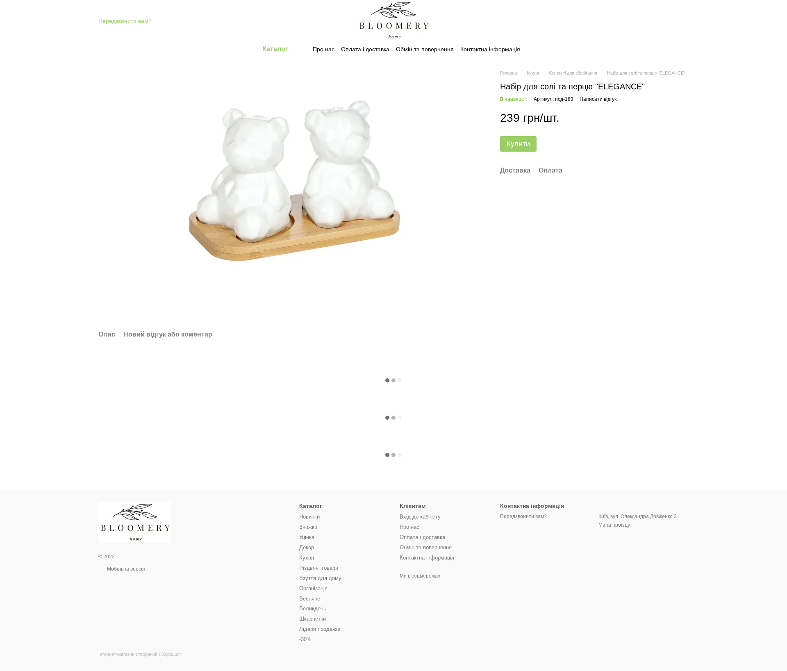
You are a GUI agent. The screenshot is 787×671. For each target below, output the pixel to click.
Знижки (308, 527)
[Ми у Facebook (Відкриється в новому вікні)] (404, 588)
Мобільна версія (125, 569)
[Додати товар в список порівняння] (668, 118)
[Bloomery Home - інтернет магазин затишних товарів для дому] (134, 522)
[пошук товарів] (534, 49)
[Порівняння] (618, 20)
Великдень (312, 608)
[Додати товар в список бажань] (684, 118)
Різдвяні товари (318, 568)
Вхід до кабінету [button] (420, 517)
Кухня (306, 558)
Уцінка (306, 537)
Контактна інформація (490, 49)
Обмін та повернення (425, 49)
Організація (313, 588)
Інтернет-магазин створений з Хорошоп (139, 654)
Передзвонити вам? (125, 21)
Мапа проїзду (614, 525)
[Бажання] (639, 20)
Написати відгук (598, 99)
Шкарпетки (312, 619)
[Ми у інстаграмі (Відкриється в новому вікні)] (418, 588)
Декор (306, 547)
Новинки (309, 517)
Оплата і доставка (365, 49)
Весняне (309, 599)
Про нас (323, 49)
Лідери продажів (319, 629)
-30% (305, 639)
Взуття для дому (320, 578)
